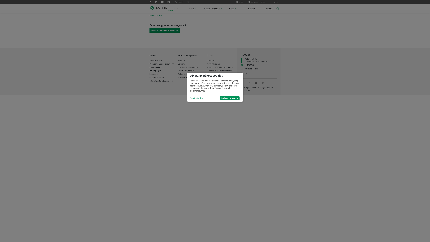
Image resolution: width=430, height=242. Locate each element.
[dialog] (215, 87)
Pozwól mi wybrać (196, 98)
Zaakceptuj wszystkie (229, 98)
